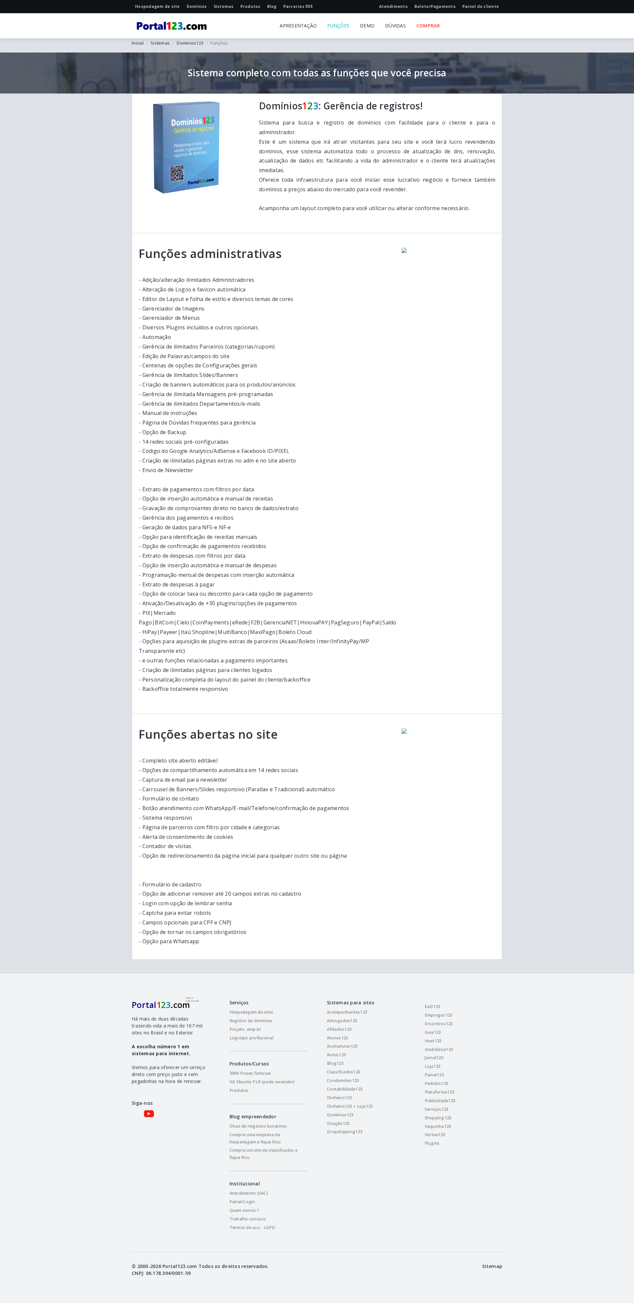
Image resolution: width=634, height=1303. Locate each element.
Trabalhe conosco (247, 1219)
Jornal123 (434, 1058)
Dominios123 (190, 43)
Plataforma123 (439, 1092)
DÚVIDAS (395, 25)
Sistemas (160, 43)
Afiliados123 (339, 1029)
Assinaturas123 (342, 1046)
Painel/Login (242, 1202)
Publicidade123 (440, 1100)
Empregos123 (439, 1015)
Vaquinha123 (438, 1126)
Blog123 (335, 1063)
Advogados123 (342, 1021)
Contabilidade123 (345, 1089)
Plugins (432, 1143)
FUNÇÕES (338, 25)
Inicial (138, 43)
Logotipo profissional (251, 1038)
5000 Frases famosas (250, 1073)
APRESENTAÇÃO (298, 25)
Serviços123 (437, 1109)
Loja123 (433, 1066)
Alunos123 (337, 1038)
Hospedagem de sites (251, 1012)
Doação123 (338, 1123)
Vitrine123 (435, 1134)
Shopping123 (438, 1118)
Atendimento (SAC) (248, 1193)
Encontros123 (439, 1023)
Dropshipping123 (345, 1132)
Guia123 (433, 1032)
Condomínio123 (343, 1080)
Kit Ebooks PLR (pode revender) (262, 1082)
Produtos (239, 1090)
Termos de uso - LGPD (252, 1227)
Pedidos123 (436, 1083)
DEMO (367, 25)
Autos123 (336, 1055)
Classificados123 (343, 1072)
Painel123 (434, 1075)
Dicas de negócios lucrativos (258, 1126)
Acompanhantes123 (347, 1012)
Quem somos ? (244, 1210)
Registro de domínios (251, 1021)
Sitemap (492, 1266)
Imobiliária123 (439, 1049)
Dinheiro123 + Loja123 (350, 1106)
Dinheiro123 (339, 1097)
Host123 (433, 1041)
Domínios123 (340, 1115)
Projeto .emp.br (245, 1029)
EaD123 (432, 1006)
